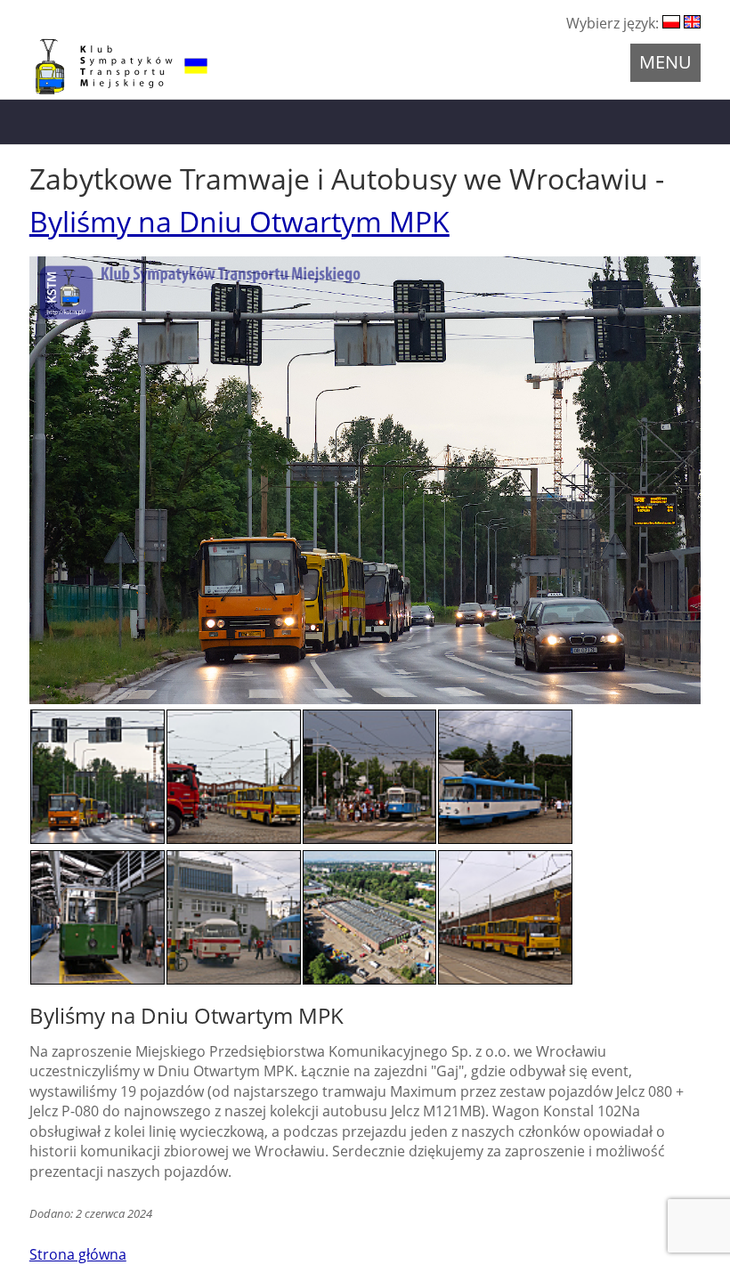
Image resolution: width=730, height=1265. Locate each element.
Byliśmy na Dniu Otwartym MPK (239, 221)
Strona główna (77, 1254)
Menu (665, 62)
